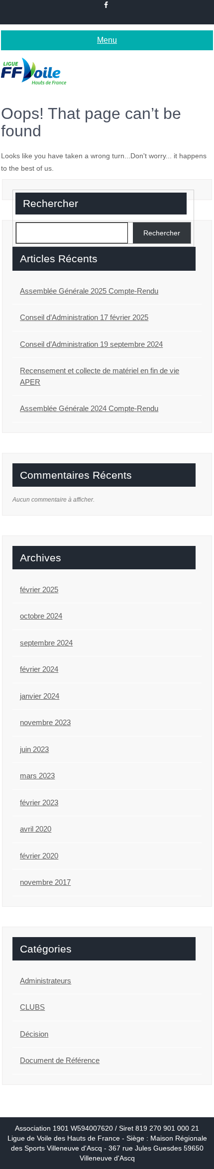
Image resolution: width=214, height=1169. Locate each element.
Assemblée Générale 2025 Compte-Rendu (89, 291)
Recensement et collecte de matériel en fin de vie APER (99, 376)
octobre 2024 (41, 616)
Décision (34, 1034)
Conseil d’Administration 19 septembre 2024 (91, 344)
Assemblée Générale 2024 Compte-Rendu (89, 408)
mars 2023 (37, 775)
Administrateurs (45, 980)
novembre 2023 (45, 722)
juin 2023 (34, 749)
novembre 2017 (45, 882)
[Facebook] (106, 4)
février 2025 (39, 589)
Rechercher (50, 203)
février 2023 (39, 802)
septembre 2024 (46, 642)
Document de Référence (60, 1060)
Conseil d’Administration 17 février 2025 (84, 317)
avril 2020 (35, 829)
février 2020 (39, 855)
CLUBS (32, 1007)
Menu (107, 40)
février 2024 (39, 669)
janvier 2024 (39, 696)
